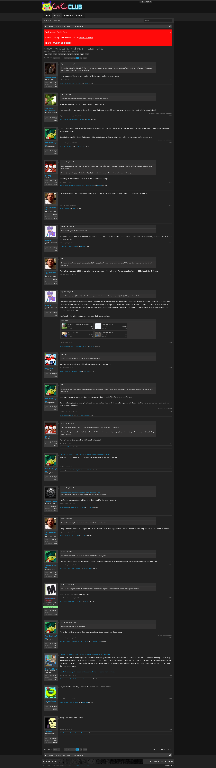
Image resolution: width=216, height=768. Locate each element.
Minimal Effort (51, 501)
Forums (57, 15)
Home (48, 15)
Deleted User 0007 (69, 83)
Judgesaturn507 (74, 702)
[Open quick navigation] (170, 26)
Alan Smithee (83, 346)
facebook (62, 54)
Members (67, 15)
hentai (77, 54)
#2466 (170, 243)
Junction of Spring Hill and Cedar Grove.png (81, 324)
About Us (79, 15)
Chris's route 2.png (107, 324)
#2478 (170, 675)
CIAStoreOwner (75, 568)
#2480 (170, 729)
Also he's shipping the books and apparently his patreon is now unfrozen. (88, 672)
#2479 (170, 699)
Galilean (48, 240)
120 (65, 58)
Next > (85, 58)
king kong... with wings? (50, 109)
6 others (86, 371)
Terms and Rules (169, 765)
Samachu (83, 246)
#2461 (170, 79)
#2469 (170, 367)
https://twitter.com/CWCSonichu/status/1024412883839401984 (85, 454)
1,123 (55, 217)
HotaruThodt (50, 77)
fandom (70, 54)
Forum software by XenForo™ (58, 765)
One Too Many (51, 669)
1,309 (55, 119)
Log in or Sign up (146, 1)
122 (72, 58)
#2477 (170, 638)
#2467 (170, 274)
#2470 (170, 411)
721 (56, 612)
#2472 (170, 466)
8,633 (55, 740)
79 (56, 249)
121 (68, 58)
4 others (86, 83)
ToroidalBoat (50, 701)
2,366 (55, 677)
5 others (90, 470)
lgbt (82, 54)
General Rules (86, 37)
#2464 (170, 182)
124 (78, 58)
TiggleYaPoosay (80, 146)
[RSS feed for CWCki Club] (172, 761)
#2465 (170, 205)
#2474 (170, 532)
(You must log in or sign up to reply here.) (161, 749)
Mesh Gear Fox (64, 208)
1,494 (55, 152)
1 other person (87, 568)
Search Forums (47, 20)
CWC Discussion (55, 51)
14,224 (55, 375)
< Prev (55, 58)
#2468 (170, 342)
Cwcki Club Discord (62, 42)
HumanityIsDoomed (75, 185)
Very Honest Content (66, 146)
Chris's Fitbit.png (73, 332)
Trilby (48, 175)
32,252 (55, 708)
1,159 (55, 182)
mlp (87, 54)
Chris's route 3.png (107, 332)
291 (56, 84)
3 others (91, 346)
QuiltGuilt (78, 83)
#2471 (170, 443)
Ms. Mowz (49, 368)
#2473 (170, 503)
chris (50, 54)
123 (75, 58)
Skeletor (62, 470)
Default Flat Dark (51, 762)
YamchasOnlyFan (51, 143)
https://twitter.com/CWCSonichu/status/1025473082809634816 (85, 654)
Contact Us (155, 762)
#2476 (170, 598)
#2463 (170, 143)
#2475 (170, 565)
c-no (61, 83)
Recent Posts (57, 20)
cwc (55, 54)
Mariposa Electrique (71, 51)
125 (81, 58)
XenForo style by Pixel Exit (83, 765)
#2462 (170, 116)
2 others (84, 535)
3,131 (55, 508)
